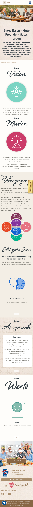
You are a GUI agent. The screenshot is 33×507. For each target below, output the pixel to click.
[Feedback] (15, 485)
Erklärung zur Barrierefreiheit (16, 505)
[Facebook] (2, 494)
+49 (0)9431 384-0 (17, 479)
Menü (8, 2)
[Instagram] (6, 494)
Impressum (20, 501)
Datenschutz (27, 501)
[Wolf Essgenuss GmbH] (30, 2)
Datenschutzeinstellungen (10, 503)
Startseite (3, 62)
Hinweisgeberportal (24, 503)
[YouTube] (9, 494)
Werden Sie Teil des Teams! (16, 461)
